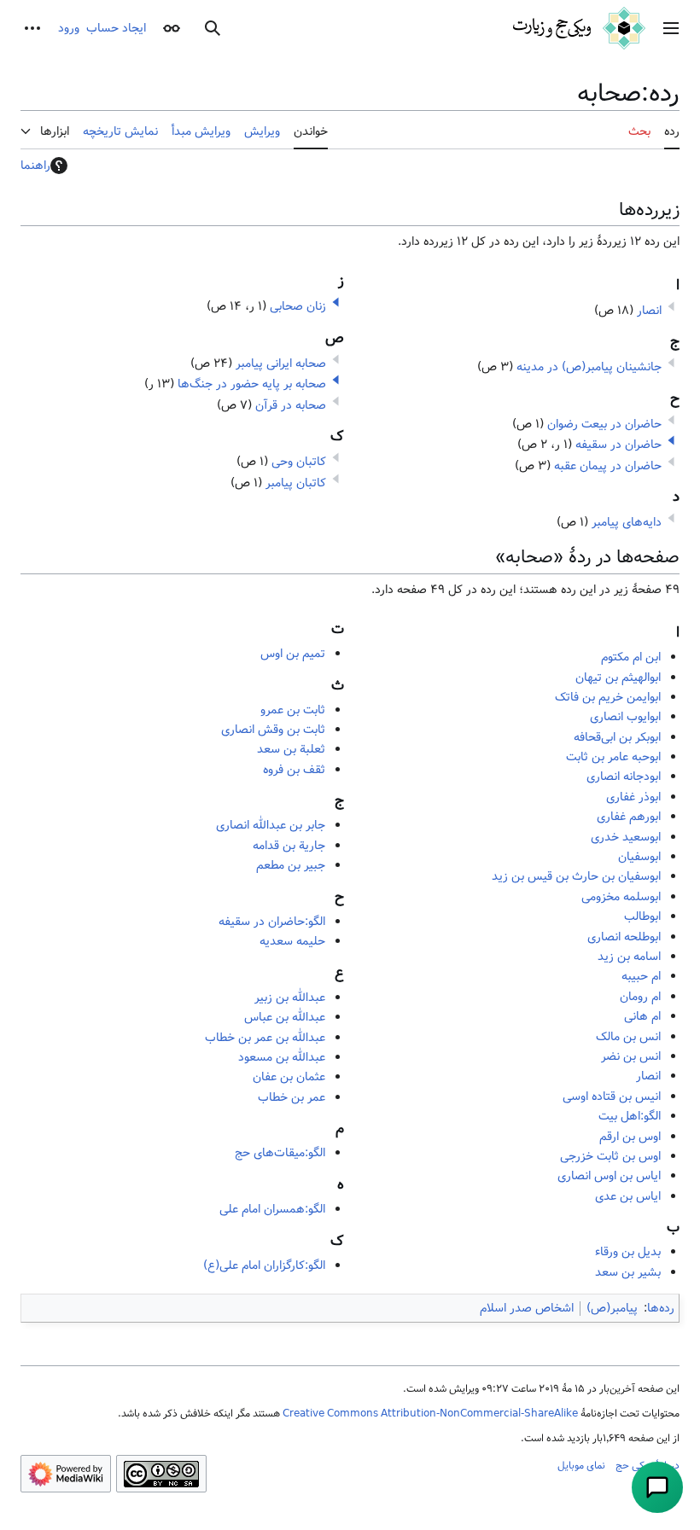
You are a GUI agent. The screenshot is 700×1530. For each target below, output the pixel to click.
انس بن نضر (631, 1056)
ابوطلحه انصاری (624, 937)
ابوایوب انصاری (625, 717)
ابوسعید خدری (626, 837)
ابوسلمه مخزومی (621, 897)
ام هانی (642, 1016)
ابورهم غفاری (629, 816)
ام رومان (640, 996)
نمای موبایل (581, 1465)
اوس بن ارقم (630, 1136)
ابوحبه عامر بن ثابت (613, 757)
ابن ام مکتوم (631, 657)
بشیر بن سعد (628, 1272)
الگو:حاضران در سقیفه (272, 921)
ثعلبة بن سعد (291, 749)
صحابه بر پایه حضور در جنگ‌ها (252, 384)
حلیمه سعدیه (292, 941)
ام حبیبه (641, 976)
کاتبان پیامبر (295, 483)
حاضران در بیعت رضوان (604, 424)
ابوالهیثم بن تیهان (618, 677)
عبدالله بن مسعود (281, 1057)
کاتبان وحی (298, 461)
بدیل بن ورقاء (628, 1252)
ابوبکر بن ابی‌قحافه (617, 737)
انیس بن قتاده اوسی (612, 1096)
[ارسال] (657, 1487)
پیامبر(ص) (612, 1308)
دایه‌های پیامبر (627, 522)
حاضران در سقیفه (618, 444)
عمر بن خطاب (291, 1097)
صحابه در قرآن (290, 405)
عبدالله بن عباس (284, 1017)
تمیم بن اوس (292, 653)
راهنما (35, 165)
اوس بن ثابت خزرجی (610, 1156)
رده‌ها (660, 1308)
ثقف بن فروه (294, 769)
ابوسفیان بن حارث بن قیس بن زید (576, 876)
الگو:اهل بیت (629, 1116)
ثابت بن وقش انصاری (273, 729)
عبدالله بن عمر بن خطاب (265, 1037)
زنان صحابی (298, 306)
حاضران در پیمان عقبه (608, 466)
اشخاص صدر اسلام (527, 1308)
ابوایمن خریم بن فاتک (608, 697)
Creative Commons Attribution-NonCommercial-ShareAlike (430, 1413)
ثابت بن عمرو (292, 710)
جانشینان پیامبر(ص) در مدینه (589, 367)
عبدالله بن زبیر (289, 997)
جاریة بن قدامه (289, 845)
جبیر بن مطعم (290, 865)
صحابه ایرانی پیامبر (281, 363)
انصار (649, 310)
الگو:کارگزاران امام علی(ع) (264, 1265)
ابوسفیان (639, 856)
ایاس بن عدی (628, 1196)
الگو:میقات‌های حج (280, 1153)
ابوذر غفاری (633, 797)
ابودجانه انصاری (623, 776)
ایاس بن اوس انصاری (609, 1176)
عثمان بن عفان (289, 1077)
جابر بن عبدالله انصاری (270, 825)
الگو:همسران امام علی (272, 1209)
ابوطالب (642, 916)
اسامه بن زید (629, 956)
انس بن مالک (628, 1037)
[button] (671, 28)
